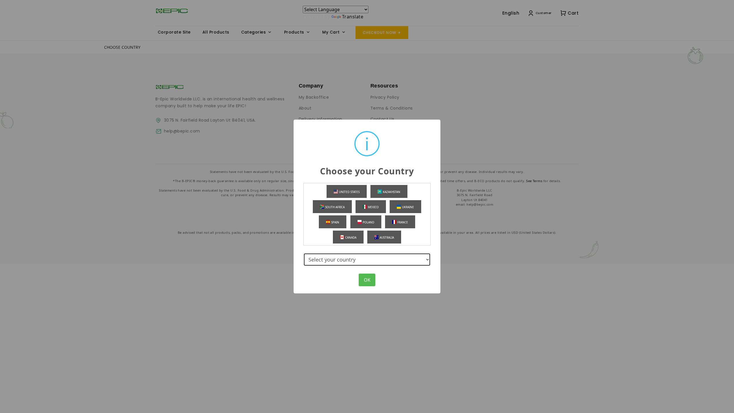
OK (367, 280)
